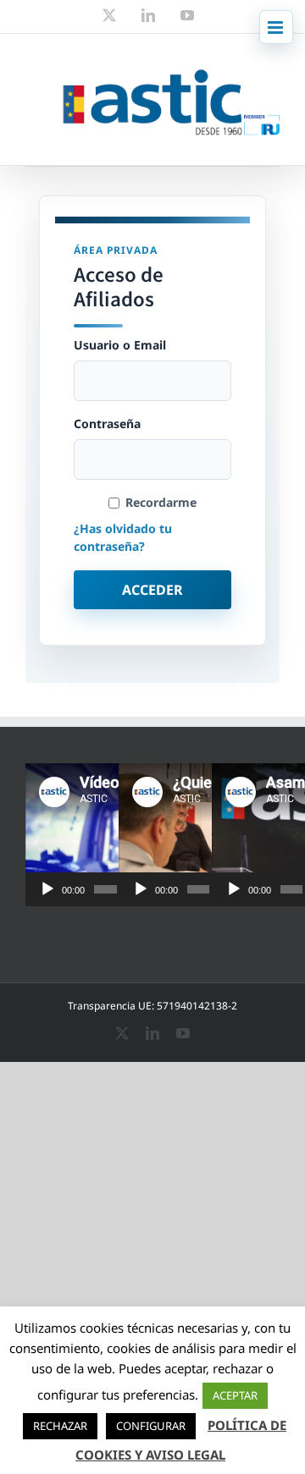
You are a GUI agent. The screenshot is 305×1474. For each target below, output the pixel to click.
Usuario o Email (120, 345)
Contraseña (107, 424)
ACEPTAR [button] (235, 1395)
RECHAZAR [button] (60, 1425)
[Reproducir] (47, 889)
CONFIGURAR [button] (151, 1425)
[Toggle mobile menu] (276, 27)
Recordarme (161, 502)
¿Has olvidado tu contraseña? (123, 537)
